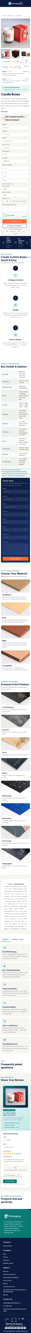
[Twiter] (19, 1318)
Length (5, 511)
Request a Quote (8, 1263)
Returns (5, 1283)
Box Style (5, 144)
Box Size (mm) (7, 165)
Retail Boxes (10, 15)
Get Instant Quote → (15, 558)
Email (4, 138)
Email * (5, 504)
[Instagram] (16, 1318)
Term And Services (9, 1286)
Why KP (5, 1295)
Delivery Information (9, 1274)
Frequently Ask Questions (11, 1277)
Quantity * (6, 534)
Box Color (6, 186)
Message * (6, 542)
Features (6, 939)
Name (4, 124)
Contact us (6, 1260)
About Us (6, 1271)
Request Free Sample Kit (15, 225)
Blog (4, 1254)
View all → (26, 61)
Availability (6, 151)
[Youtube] (23, 1318)
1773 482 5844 (7, 1306)
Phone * (5, 496)
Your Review (7, 1156)
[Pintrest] (16, 1321)
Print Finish (6, 192)
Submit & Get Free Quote (15, 221)
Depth (5, 526)
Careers (5, 1257)
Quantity (5, 198)
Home (3, 15)
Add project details (9, 204)
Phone (5, 131)
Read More (4, 111)
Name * (5, 488)
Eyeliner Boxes (7, 1246)
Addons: (5, 158)
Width (5, 519)
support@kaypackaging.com (11, 1303)
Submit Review (11, 1181)
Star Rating (7, 1151)
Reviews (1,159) (17, 939)
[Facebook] (12, 1318)
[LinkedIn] (12, 1321)
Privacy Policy (7, 1280)
